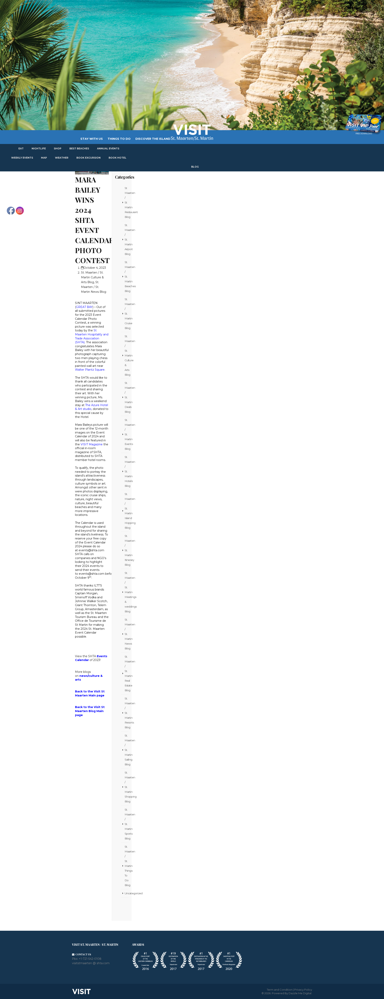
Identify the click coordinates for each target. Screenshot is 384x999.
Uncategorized (127, 893)
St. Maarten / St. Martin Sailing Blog (127, 750)
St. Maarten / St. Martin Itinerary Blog (127, 550)
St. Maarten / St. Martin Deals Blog (127, 397)
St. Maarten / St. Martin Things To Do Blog (127, 866)
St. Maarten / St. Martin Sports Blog (127, 824)
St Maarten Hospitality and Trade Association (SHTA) (91, 336)
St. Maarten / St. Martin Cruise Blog (127, 314)
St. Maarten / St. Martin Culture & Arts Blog (92, 277)
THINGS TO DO (119, 139)
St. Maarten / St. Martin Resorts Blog (127, 713)
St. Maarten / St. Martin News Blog (93, 287)
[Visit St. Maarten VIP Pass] (363, 124)
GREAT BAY (84, 307)
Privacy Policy (303, 989)
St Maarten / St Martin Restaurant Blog (127, 202)
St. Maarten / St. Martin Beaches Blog (127, 277)
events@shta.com (91, 550)
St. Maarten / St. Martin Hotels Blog (127, 471)
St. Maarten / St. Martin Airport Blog (127, 239)
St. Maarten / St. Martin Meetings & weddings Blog (127, 592)
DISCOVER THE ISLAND (152, 139)
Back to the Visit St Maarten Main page (90, 693)
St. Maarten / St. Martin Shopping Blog (127, 787)
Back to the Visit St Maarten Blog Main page (90, 711)
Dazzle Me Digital (300, 993)
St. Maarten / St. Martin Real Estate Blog (127, 673)
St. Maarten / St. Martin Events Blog (127, 434)
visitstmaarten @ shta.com (91, 963)
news (83, 676)
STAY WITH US (91, 139)
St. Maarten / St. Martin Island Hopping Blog (127, 510)
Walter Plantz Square (90, 369)
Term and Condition (279, 989)
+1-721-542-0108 (90, 959)
